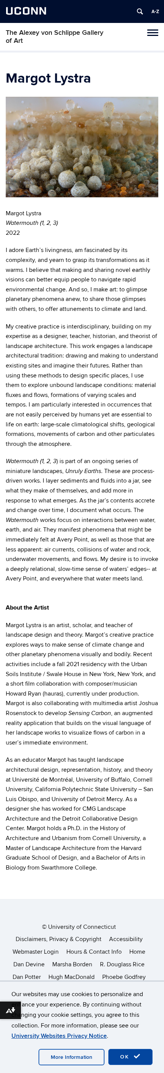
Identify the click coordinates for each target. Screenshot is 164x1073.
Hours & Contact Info (94, 952)
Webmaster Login (36, 952)
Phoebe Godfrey (124, 977)
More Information (71, 1057)
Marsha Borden (72, 964)
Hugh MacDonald (71, 977)
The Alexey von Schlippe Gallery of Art (54, 37)
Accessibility (126, 939)
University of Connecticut (82, 927)
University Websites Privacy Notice (59, 1036)
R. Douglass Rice (122, 964)
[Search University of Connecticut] (140, 11)
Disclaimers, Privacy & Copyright (58, 939)
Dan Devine (29, 964)
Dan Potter (27, 977)
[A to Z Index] (155, 11)
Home (137, 952)
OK (126, 1056)
